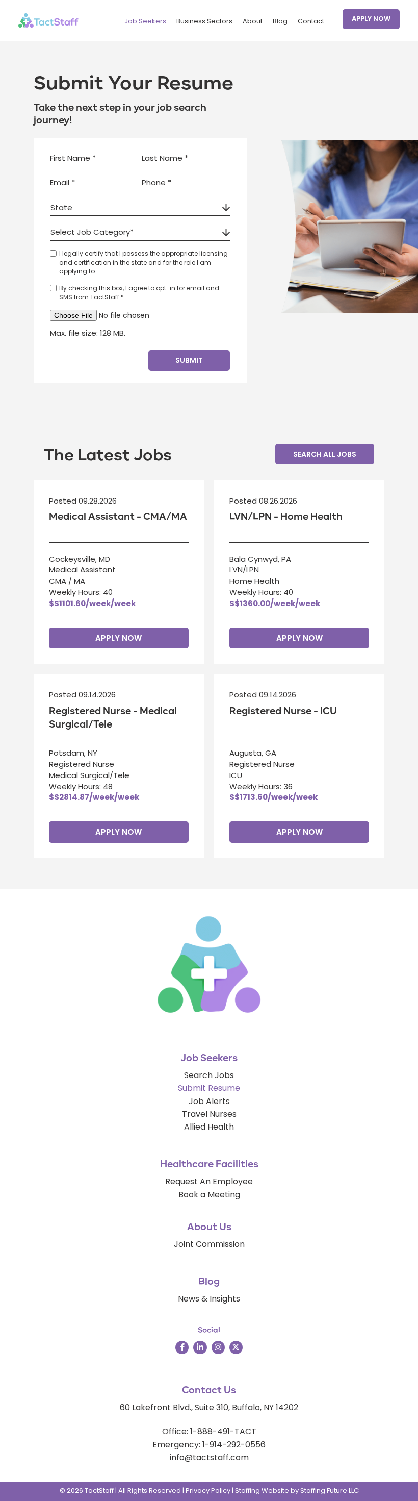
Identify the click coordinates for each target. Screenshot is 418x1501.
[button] (371, 19)
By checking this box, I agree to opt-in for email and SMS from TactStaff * (139, 292)
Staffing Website (262, 1490)
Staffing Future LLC (329, 1490)
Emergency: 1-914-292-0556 (209, 1444)
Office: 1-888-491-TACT (209, 1431)
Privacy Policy (208, 1490)
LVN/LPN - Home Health (286, 516)
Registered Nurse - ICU (283, 711)
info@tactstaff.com (209, 1457)
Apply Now (118, 638)
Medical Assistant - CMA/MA (118, 516)
